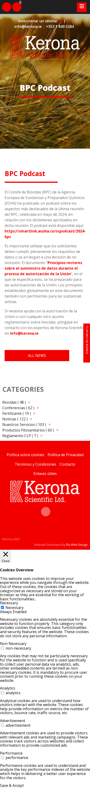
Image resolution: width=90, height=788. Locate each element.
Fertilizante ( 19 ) (16, 413)
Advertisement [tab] (12, 720)
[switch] (2, 648)
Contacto (67, 464)
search (26, 4)
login (4, 4)
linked (46, 509)
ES (68, 20)
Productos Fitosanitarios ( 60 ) (28, 430)
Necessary (15, 607)
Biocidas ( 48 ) (14, 402)
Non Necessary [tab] (13, 643)
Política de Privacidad (66, 454)
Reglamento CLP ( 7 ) (20, 435)
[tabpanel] (45, 628)
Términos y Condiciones (35, 464)
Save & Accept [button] (12, 785)
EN (60, 20)
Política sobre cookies (25, 454)
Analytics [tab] (7, 688)
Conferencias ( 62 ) (18, 407)
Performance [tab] (11, 753)
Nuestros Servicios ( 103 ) (24, 424)
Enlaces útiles (45, 473)
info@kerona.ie (28, 26)
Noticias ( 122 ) (15, 419)
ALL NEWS (37, 355)
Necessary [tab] (9, 602)
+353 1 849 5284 (60, 26)
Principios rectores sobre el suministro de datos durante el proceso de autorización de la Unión (43, 268)
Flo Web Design (77, 545)
